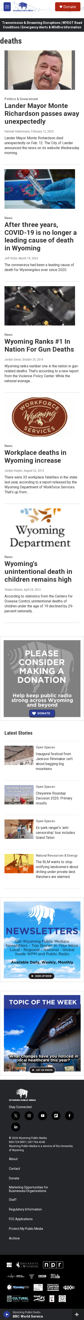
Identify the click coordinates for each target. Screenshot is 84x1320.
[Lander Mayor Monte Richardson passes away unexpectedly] (39, 70)
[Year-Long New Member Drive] (42, 679)
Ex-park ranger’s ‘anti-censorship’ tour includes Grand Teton (55, 833)
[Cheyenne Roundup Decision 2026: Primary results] (19, 794)
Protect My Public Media (26, 1228)
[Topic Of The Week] (42, 1033)
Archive (14, 1238)
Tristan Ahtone (13, 589)
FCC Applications (21, 1219)
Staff (13, 1199)
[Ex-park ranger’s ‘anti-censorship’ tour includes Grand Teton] (19, 829)
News (8, 218)
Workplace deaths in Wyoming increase (35, 456)
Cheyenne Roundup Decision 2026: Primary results (54, 798)
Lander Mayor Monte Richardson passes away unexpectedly (41, 113)
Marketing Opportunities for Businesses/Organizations (28, 1189)
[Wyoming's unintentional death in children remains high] (39, 528)
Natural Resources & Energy (57, 855)
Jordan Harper (13, 470)
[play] (7, 1314)
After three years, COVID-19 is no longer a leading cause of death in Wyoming (40, 236)
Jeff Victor (10, 258)
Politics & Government (21, 99)
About (13, 1159)
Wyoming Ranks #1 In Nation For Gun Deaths (39, 345)
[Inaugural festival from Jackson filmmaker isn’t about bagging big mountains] (19, 755)
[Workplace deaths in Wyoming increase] (39, 417)
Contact (14, 1168)
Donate (69, 7)
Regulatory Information (25, 1209)
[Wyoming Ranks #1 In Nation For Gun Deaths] (39, 306)
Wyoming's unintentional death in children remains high (38, 571)
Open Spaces (45, 747)
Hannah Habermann (17, 131)
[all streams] (78, 1314)
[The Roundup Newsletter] (42, 940)
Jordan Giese (12, 359)
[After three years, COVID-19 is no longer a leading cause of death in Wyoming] (39, 189)
